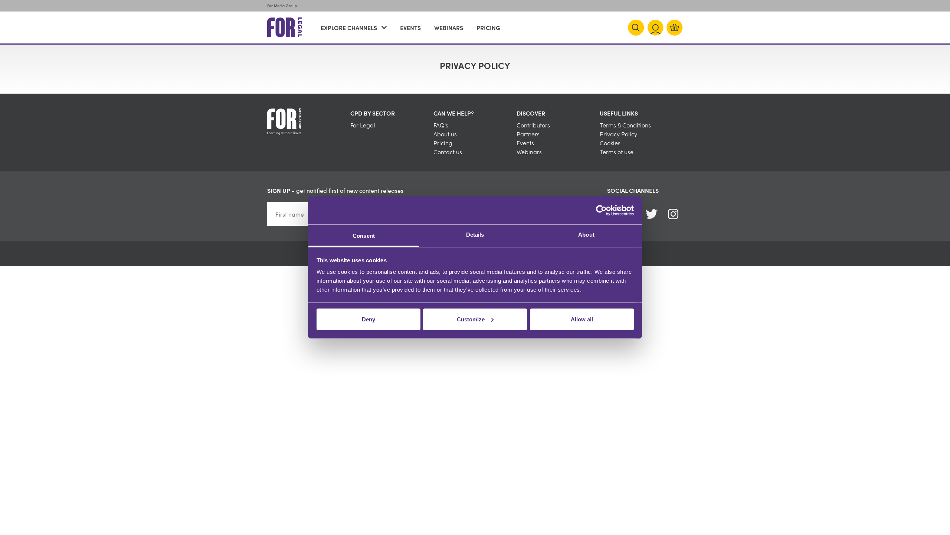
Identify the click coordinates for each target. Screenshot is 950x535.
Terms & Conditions (625, 125)
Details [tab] (475, 234)
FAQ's (440, 125)
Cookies (610, 143)
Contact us (447, 151)
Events (410, 27)
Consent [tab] (364, 236)
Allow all (582, 319)
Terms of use (616, 151)
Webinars (448, 27)
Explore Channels (349, 27)
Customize (471, 319)
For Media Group (282, 5)
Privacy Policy (618, 134)
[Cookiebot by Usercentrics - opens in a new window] (601, 210)
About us (445, 134)
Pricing (488, 27)
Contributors (533, 125)
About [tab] (586, 234)
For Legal (362, 125)
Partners (528, 134)
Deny (368, 319)
